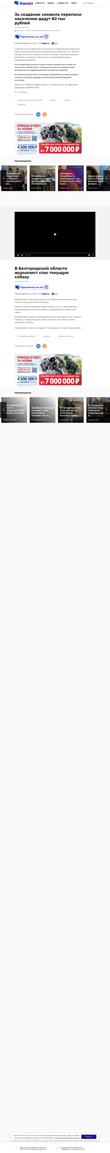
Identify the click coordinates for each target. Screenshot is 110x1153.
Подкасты (62, 3)
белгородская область (27, 336)
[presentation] (3, 178)
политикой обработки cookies (66, 1138)
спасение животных (65, 336)
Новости (40, 3)
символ (67, 100)
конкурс (53, 100)
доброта (46, 336)
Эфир (74, 3)
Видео (51, 3)
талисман (21, 104)
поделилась (20, 87)
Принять (88, 1137)
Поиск (90, 3)
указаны (36, 77)
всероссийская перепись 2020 (30, 100)
